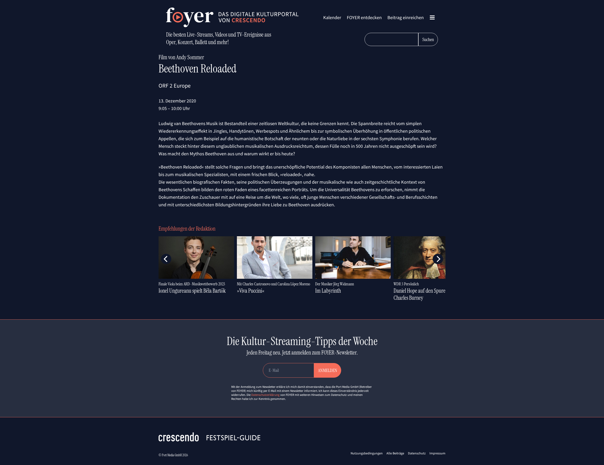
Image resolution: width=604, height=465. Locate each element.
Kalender (332, 17)
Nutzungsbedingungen (367, 453)
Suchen (428, 39)
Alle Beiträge (395, 453)
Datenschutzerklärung (265, 395)
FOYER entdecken (364, 17)
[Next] (438, 259)
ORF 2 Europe (175, 85)
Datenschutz (417, 453)
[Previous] (166, 259)
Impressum (437, 453)
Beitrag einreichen (405, 17)
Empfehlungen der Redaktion (187, 228)
